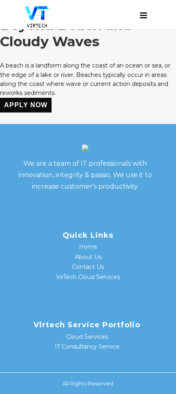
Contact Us (88, 266)
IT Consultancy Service (87, 346)
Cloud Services (87, 336)
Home (88, 246)
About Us (88, 257)
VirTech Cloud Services (88, 277)
